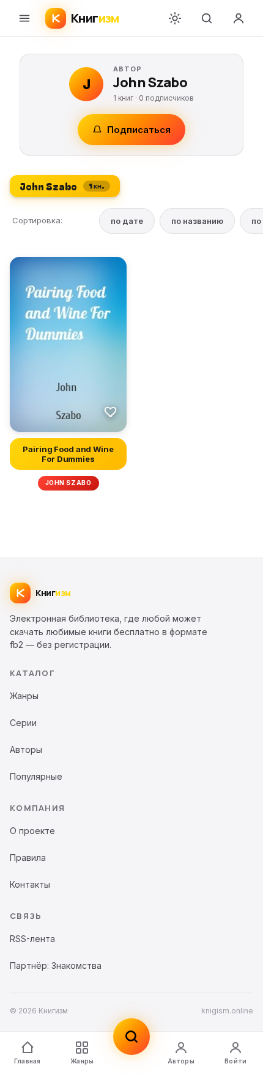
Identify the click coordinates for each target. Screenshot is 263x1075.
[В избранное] (110, 411)
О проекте (32, 830)
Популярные (36, 776)
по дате (127, 221)
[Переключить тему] (175, 18)
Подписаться (139, 129)
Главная (27, 1061)
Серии (23, 722)
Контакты (30, 884)
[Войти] (238, 18)
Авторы (181, 1061)
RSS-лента (32, 938)
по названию (197, 221)
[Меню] (24, 18)
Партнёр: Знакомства (56, 965)
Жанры (82, 1061)
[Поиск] (206, 18)
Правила (28, 857)
